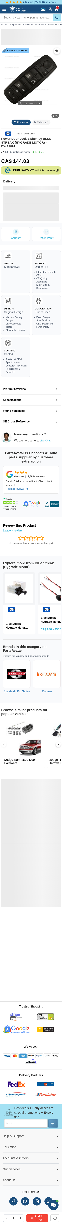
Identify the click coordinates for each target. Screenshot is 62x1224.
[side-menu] (4, 9)
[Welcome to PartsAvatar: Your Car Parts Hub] (17, 11)
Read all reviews (15, 488)
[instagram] (37, 1201)
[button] (43, 9)
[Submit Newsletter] (53, 1123)
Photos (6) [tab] (23, 122)
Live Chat (45, 440)
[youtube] (48, 1201)
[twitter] (25, 1201)
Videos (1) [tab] (42, 122)
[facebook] (13, 1201)
